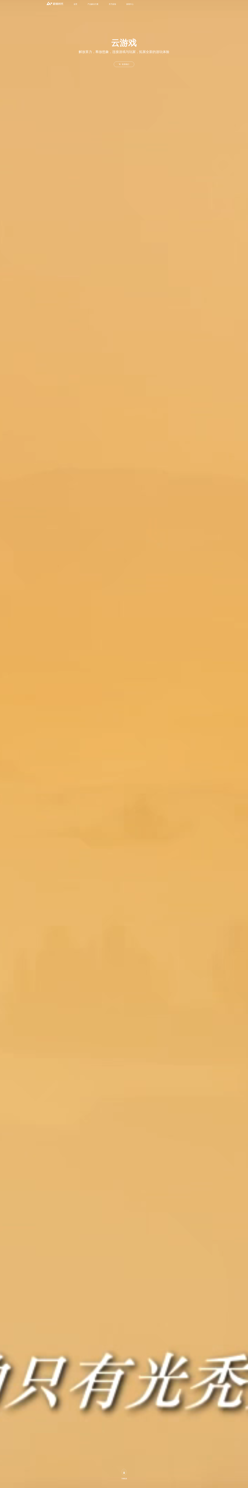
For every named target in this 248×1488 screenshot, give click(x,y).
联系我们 (125, 64)
